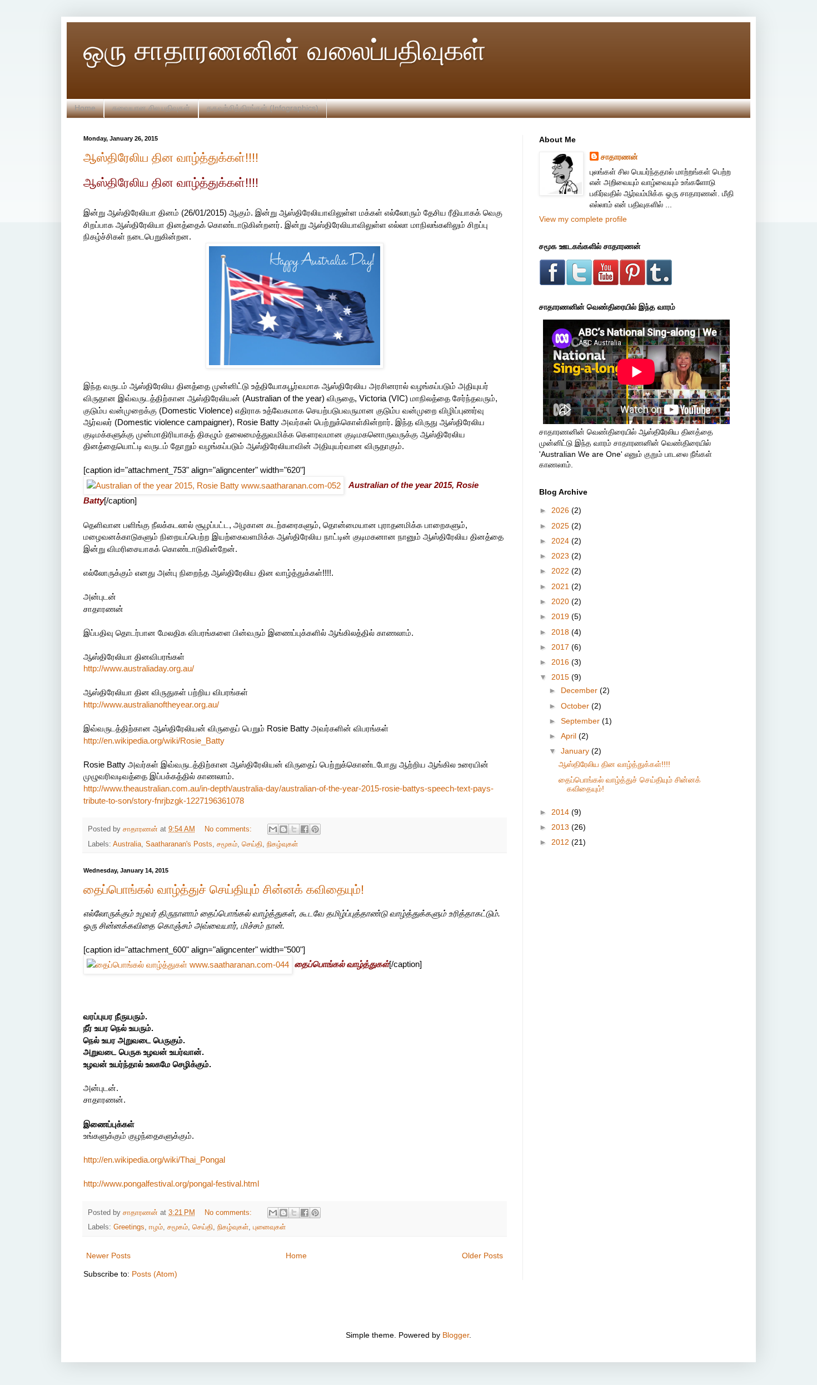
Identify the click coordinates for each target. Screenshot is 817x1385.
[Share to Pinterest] (315, 829)
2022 (561, 570)
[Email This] (272, 829)
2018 (561, 631)
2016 (561, 661)
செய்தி (252, 844)
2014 (561, 812)
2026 (561, 510)
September (581, 720)
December (580, 690)
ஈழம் (156, 1227)
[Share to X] (294, 829)
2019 (561, 616)
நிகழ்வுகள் (282, 844)
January (576, 750)
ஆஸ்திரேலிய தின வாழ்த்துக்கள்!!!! (170, 158)
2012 (561, 842)
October (576, 705)
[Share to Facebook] (304, 829)
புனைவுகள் (269, 1227)
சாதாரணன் (619, 156)
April (570, 735)
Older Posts (482, 1255)
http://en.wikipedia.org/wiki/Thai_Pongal (154, 1159)
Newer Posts (108, 1255)
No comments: (229, 829)
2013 (561, 827)
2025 (561, 525)
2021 (561, 586)
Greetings (129, 1227)
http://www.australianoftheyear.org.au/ (151, 704)
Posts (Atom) (154, 1273)
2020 (561, 601)
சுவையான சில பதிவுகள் (151, 107)
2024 (561, 540)
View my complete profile (583, 219)
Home (85, 107)
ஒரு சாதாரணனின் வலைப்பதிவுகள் (284, 50)
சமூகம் (227, 844)
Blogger (455, 1335)
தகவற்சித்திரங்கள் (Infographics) (262, 107)
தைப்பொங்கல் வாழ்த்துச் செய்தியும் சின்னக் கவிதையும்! (223, 889)
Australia (127, 844)
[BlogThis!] (283, 829)
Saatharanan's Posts (179, 844)
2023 (561, 555)
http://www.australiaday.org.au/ (138, 668)
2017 (561, 646)
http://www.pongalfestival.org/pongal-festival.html (171, 1183)
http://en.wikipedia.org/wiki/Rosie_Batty (154, 740)
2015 (561, 676)
